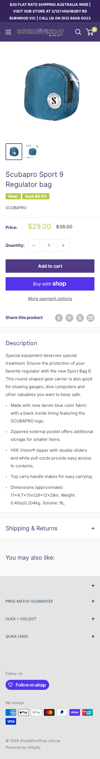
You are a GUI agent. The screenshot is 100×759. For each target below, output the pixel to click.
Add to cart (50, 266)
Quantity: (15, 245)
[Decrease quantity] (34, 245)
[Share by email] (90, 318)
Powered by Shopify (23, 747)
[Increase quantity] (63, 245)
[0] (89, 32)
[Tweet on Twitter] (80, 318)
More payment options (50, 298)
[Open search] (78, 32)
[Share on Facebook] (59, 318)
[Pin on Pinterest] (69, 318)
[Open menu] (8, 32)
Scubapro (16, 207)
